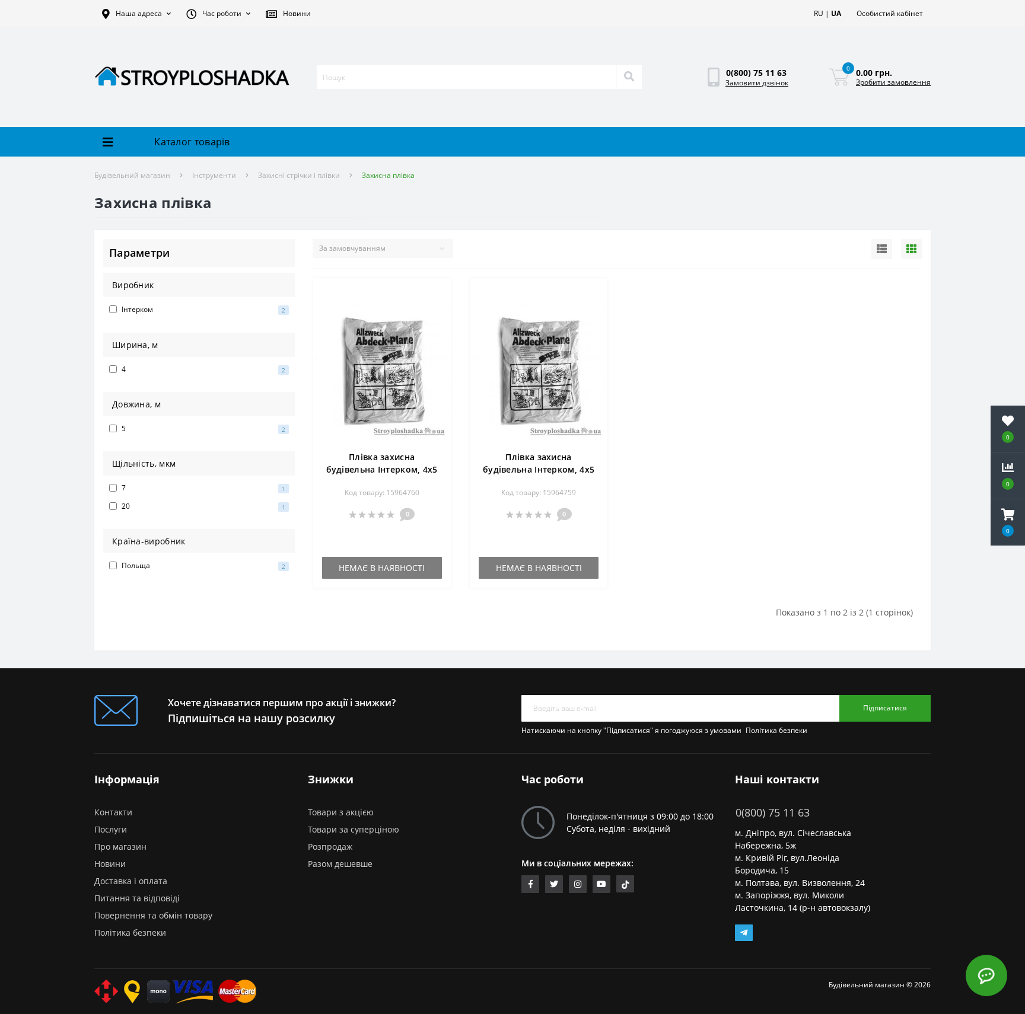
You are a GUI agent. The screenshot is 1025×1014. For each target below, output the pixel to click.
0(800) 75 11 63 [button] (773, 813)
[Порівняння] (435, 311)
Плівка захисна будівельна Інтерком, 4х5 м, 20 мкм (382, 469)
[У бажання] (435, 293)
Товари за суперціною (353, 829)
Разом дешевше (340, 863)
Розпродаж (330, 846)
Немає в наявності (382, 567)
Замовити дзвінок (756, 83)
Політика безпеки (776, 730)
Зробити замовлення (893, 82)
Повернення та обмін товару (153, 915)
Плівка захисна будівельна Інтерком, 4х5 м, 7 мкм (538, 469)
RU (818, 13)
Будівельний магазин (132, 175)
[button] (136, 13)
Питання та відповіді (137, 898)
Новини (110, 863)
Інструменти (214, 175)
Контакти (113, 812)
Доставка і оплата (130, 881)
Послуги (110, 829)
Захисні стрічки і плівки (299, 175)
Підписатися (885, 708)
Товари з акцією (341, 812)
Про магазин (120, 846)
